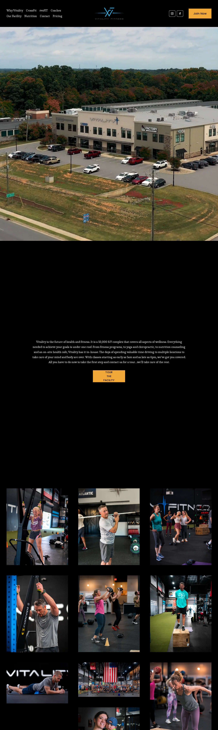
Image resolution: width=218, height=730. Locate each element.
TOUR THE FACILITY (109, 376)
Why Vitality (15, 10)
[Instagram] (172, 13)
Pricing (57, 16)
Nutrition (30, 16)
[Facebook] (180, 13)
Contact (45, 16)
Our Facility (14, 16)
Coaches (56, 10)
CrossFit (31, 10)
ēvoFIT (44, 10)
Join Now (200, 13)
